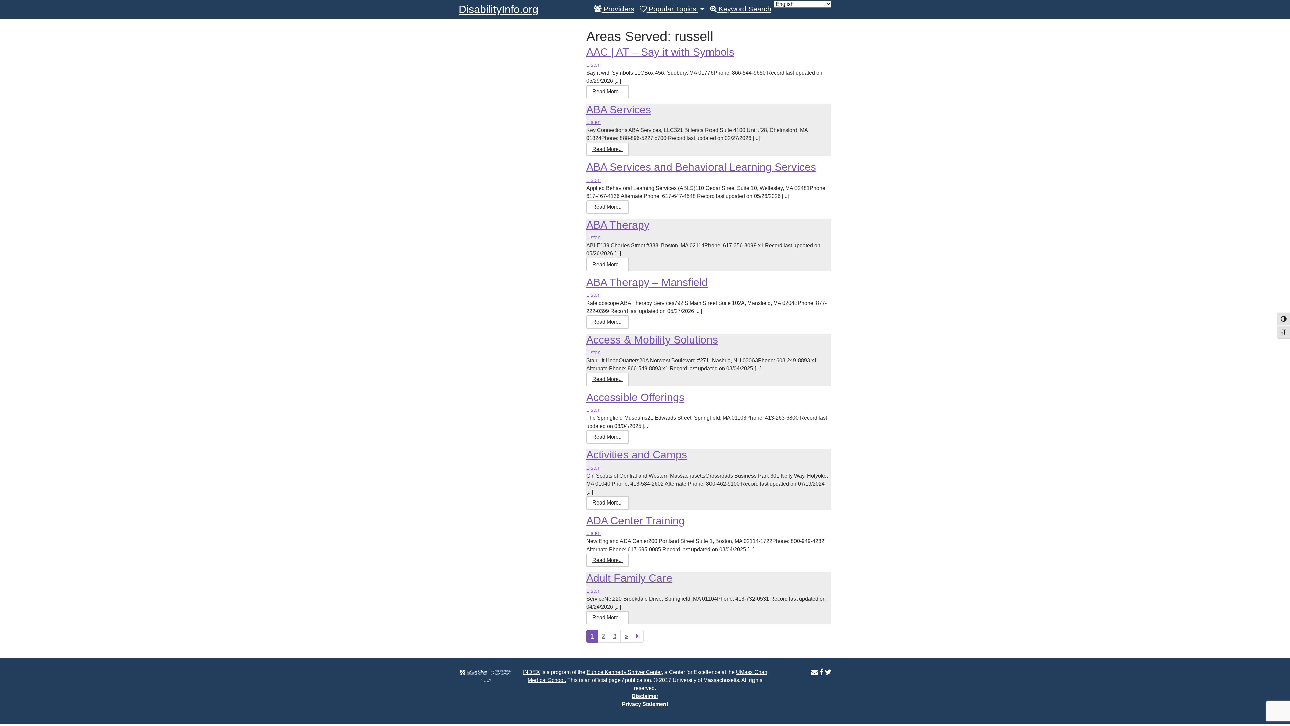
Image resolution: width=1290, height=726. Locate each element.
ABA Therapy (617, 225)
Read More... (607, 91)
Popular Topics (672, 9)
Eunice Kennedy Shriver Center (624, 672)
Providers (618, 9)
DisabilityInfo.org (499, 9)
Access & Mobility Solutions (652, 340)
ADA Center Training (635, 521)
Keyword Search (744, 9)
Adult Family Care (629, 578)
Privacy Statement (645, 704)
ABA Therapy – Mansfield (647, 282)
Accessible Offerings (635, 397)
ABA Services (618, 110)
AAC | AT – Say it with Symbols (660, 52)
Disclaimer (645, 696)
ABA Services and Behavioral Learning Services (701, 167)
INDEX (531, 672)
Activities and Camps (636, 455)
